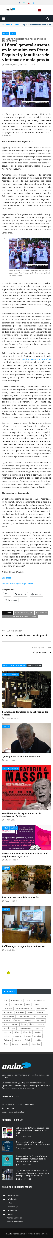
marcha (41, 1024)
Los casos (6, 577)
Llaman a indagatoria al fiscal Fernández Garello (25, 713)
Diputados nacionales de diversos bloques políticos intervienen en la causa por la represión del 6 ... (32, 1173)
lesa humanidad (10, 1024)
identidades (9, 1016)
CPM (28, 1004)
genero (31, 1012)
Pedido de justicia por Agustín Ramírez (24, 946)
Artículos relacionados (14, 666)
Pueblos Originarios (32, 1036)
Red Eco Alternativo (15, 1221)
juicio (35, 1016)
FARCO (9, 1203)
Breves (6, 828)
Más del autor (34, 666)
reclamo (18, 1040)
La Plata (40, 1020)
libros (31, 1024)
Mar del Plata (9, 1028)
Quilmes (7, 1040)
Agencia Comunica (14, 1218)
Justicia (5, 34)
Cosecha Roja (12, 1206)
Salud (13, 34)
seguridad (38, 1040)
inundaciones (23, 1016)
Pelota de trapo (13, 1195)
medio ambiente (25, 1028)
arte (5, 1000)
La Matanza (29, 1020)
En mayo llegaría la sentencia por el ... (25, 635)
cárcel (36, 1004)
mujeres (7, 1032)
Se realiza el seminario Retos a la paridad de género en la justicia (25, 855)
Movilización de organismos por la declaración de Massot (21, 815)
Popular (18, 1120)
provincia (17, 1036)
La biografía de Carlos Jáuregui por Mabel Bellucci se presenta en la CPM (32, 1130)
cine (5, 1004)
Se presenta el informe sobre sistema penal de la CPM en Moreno (33, 1143)
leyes (23, 1024)
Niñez (17, 1032)
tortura (15, 1044)
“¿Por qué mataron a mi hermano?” (21, 756)
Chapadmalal (39, 1000)
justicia (6, 616)
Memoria (15, 674)
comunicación (16, 1004)
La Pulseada (12, 1199)
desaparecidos (42, 1008)
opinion (38, 1032)
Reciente (6, 1120)
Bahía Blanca (16, 1000)
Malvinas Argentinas (20, 616)
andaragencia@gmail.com (15, 1112)
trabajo (25, 1044)
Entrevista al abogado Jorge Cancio (17, 583)
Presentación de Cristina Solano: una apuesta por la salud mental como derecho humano (31, 1158)
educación (8, 1012)
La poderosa (12, 1210)
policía (6, 1036)
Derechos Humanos (24, 1008)
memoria (39, 1028)
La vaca (10, 1214)
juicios (43, 1016)
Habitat (40, 1012)
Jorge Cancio (41, 613)
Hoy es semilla (42, 652)
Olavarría (27, 1032)
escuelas (20, 1012)
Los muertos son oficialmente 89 (20, 897)
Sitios (6, 1044)
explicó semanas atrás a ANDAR (36, 359)
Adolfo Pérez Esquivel (24, 613)
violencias (36, 1044)
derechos (8, 1008)
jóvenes (16, 1020)
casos (28, 1000)
